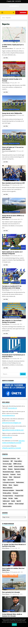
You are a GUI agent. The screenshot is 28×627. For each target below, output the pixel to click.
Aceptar (14, 624)
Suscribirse (23, 12)
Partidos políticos (7, 493)
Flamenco (5, 477)
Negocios (16, 485)
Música (10, 485)
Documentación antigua (8, 472)
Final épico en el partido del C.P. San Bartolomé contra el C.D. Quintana (14, 276)
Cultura (4, 469)
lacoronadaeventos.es (8, 415)
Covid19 (10, 466)
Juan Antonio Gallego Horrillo (9, 115)
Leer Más (6, 58)
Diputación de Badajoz (19, 469)
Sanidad (13, 501)
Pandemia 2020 (19, 490)
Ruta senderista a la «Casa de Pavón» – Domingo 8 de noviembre (14, 310)
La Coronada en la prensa (9, 482)
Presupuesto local (19, 496)
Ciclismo (5, 466)
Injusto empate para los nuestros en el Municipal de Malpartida (14, 242)
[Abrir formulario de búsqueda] (13, 12)
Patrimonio (15, 493)
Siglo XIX (19, 501)
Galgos (4, 480)
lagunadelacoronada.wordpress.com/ (13, 430)
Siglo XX (5, 504)
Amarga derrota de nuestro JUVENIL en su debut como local (14, 206)
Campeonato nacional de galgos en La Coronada (14, 69)
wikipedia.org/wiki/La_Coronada (11, 448)
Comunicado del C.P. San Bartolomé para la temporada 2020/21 (14, 345)
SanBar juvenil (6, 501)
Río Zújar (11, 498)
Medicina (5, 485)
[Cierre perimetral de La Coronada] (14, 582)
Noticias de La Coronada (14, 40)
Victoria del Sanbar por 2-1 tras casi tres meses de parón (14, 137)
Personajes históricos (8, 496)
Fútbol (10, 477)
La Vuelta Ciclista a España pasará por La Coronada (14, 35)
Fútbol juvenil (17, 477)
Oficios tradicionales (7, 488)
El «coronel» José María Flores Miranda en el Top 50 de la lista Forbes (14, 545)
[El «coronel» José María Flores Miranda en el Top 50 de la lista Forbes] (14, 534)
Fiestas (19, 474)
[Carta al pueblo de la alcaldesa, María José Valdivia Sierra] (14, 558)
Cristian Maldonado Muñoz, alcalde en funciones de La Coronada (12, 615)
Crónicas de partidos (19, 466)
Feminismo (12, 474)
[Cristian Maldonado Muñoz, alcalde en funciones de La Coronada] (14, 604)
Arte (19, 458)
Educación (18, 472)
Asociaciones (6, 461)
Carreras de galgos (7, 464)
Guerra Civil (10, 480)
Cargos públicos (18, 461)
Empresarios (6, 474)
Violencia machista (7, 506)
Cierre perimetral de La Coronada (11, 592)
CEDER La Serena (17, 464)
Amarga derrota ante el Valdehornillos (14, 103)
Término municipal (19, 504)
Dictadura (10, 469)
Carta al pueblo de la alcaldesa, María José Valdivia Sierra (13, 569)
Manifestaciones (20, 482)
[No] (26, 622)
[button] (2, 12)
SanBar (16, 498)
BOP (12, 461)
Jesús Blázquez (6, 82)
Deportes (6, 40)
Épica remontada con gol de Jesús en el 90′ (14, 173)
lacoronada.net (12, 408)
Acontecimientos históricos (9, 458)
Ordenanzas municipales (8, 490)
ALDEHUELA (14, 6)
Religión (5, 498)
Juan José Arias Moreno (8, 48)
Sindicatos (10, 504)
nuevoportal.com (7, 437)
